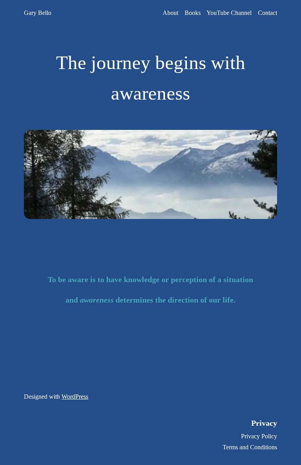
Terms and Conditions (250, 447)
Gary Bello (37, 12)
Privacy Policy (259, 436)
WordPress (75, 396)
